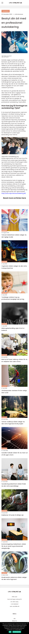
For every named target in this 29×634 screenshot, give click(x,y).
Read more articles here (14, 198)
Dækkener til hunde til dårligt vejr (12, 515)
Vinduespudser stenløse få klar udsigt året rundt (14, 392)
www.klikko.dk (15, 606)
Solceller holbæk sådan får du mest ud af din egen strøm (14, 454)
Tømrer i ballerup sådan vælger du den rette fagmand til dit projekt (13, 423)
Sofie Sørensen (19, 14)
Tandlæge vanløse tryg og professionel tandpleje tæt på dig (12, 298)
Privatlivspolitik (16, 631)
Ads (14, 618)
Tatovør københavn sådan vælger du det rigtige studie (13, 236)
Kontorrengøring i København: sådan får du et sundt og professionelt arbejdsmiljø (13, 546)
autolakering (5, 11)
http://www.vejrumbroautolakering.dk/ (13, 193)
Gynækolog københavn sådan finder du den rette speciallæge (13, 485)
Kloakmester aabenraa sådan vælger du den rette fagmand (14, 578)
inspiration (4, 230)
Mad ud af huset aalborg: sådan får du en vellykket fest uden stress (14, 360)
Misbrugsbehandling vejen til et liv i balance (13, 329)
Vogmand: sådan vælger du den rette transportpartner (14, 267)
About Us (14, 621)
